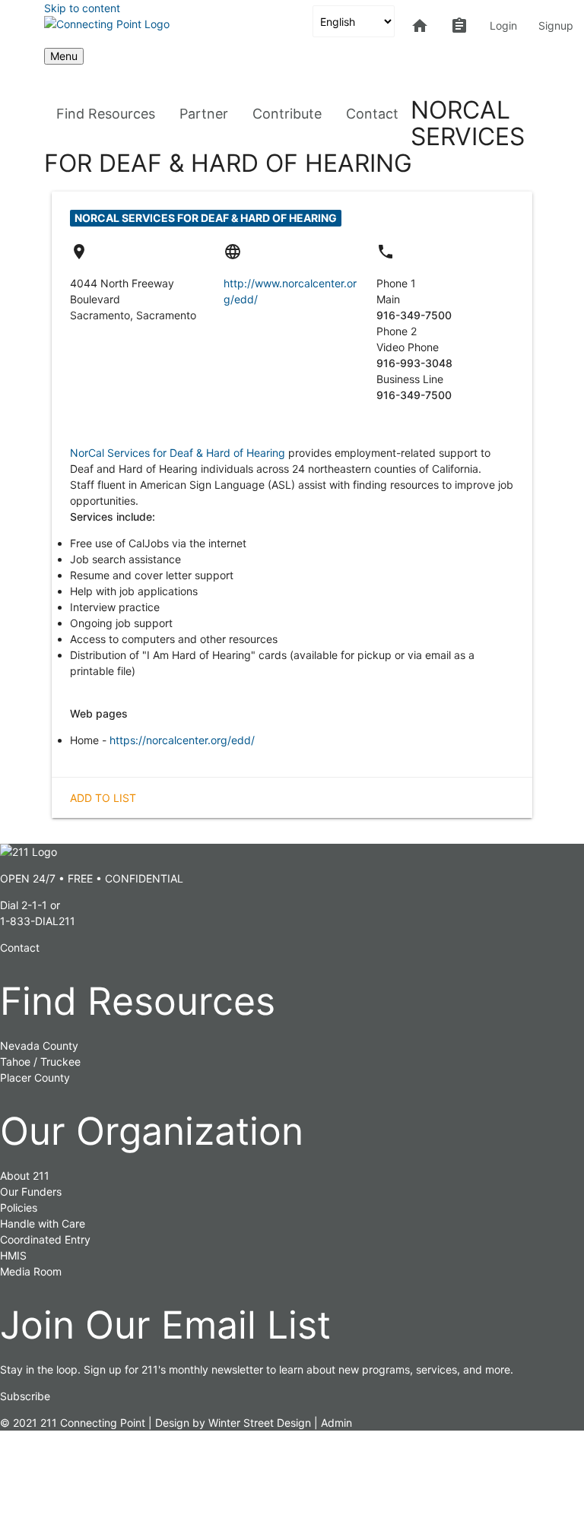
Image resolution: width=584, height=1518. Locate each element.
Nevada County (39, 1045)
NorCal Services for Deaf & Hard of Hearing (177, 452)
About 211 (24, 1175)
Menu (64, 55)
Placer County (35, 1077)
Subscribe (25, 1396)
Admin (336, 1422)
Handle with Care (42, 1223)
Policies (18, 1207)
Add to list (103, 797)
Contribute (287, 114)
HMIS (13, 1255)
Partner (203, 114)
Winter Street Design (259, 1422)
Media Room (31, 1271)
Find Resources (105, 114)
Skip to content (82, 8)
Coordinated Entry (45, 1239)
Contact (372, 114)
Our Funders (31, 1191)
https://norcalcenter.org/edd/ (182, 740)
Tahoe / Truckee (40, 1061)
